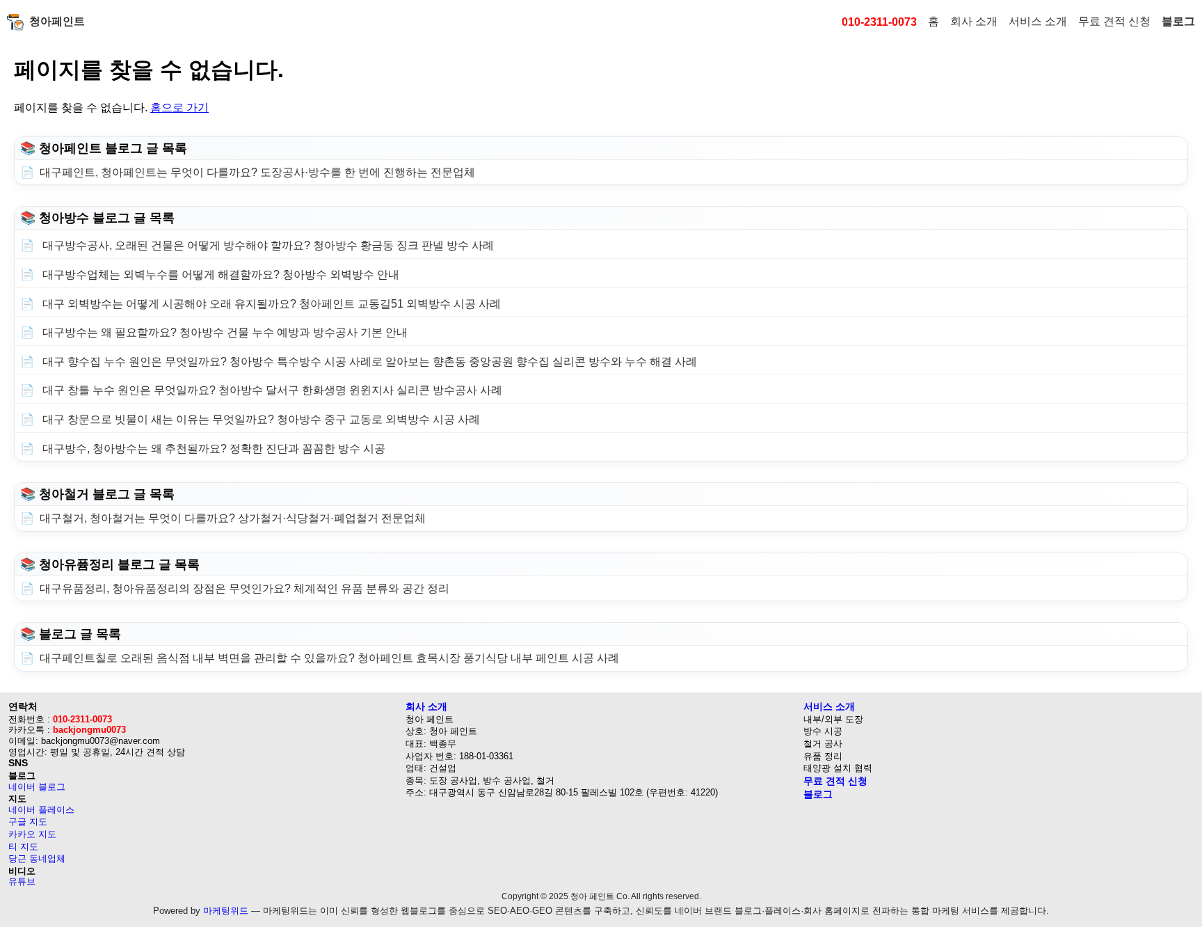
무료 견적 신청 (1114, 21)
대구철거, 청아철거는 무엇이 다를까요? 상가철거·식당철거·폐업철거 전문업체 (233, 518)
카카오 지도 (32, 834)
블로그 (1178, 21)
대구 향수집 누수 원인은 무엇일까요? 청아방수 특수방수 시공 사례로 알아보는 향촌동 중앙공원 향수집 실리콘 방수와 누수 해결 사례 (368, 361)
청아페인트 (57, 21)
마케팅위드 (225, 910)
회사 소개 (973, 21)
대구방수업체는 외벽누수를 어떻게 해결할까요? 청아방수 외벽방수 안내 (219, 274)
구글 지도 (27, 821)
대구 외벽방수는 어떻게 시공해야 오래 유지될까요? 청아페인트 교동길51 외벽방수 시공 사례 (270, 304)
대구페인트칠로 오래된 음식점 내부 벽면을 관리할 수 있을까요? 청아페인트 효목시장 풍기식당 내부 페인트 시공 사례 (329, 658)
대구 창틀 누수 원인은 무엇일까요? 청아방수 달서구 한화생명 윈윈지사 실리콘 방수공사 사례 (271, 390)
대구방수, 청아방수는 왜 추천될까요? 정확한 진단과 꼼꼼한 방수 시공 (212, 448)
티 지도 (23, 846)
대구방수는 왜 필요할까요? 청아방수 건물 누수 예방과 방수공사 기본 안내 (224, 332)
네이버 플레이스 (41, 810)
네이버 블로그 (36, 787)
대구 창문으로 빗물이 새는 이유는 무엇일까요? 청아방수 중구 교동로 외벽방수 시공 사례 (260, 419)
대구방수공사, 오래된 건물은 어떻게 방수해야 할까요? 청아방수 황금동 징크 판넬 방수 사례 (267, 245)
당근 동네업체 (36, 858)
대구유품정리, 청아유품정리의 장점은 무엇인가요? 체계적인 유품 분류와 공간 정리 (244, 588)
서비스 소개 (1038, 21)
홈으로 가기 (179, 107)
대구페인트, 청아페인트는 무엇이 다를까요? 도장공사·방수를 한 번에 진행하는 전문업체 (257, 172)
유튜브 (21, 881)
